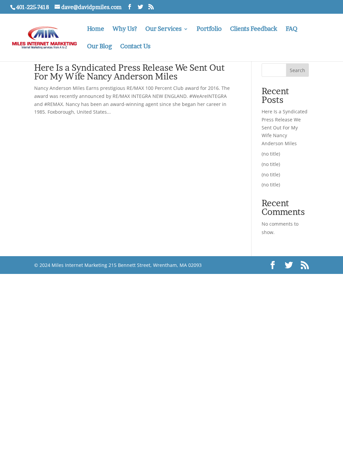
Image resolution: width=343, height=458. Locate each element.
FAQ (291, 29)
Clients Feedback (253, 29)
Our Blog (99, 47)
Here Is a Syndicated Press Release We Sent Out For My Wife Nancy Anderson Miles (129, 71)
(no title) (271, 154)
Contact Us (135, 47)
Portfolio (209, 29)
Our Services (163, 29)
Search (297, 70)
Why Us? (125, 29)
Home (95, 29)
